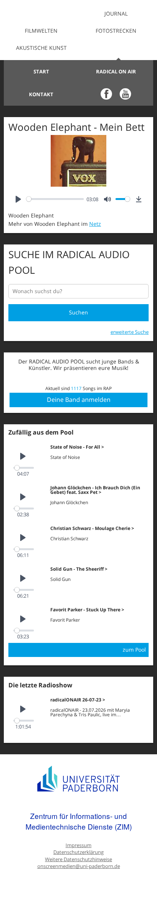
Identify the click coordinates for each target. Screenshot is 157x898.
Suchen (78, 312)
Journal (116, 13)
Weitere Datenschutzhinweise (78, 859)
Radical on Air (116, 71)
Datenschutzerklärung (78, 852)
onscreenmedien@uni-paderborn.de (78, 866)
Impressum (78, 845)
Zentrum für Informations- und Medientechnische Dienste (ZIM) (79, 821)
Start (41, 71)
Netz (95, 223)
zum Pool (134, 649)
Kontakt (41, 94)
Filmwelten (41, 30)
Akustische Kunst (41, 47)
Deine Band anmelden (79, 399)
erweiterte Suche (130, 331)
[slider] (55, 199)
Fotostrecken (116, 30)
